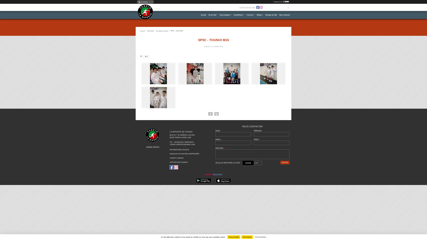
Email (218, 139)
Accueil (203, 15)
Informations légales (179, 150)
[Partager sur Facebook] (210, 114)
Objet (257, 139)
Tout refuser (247, 237)
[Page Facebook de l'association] (257, 7)
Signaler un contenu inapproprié (184, 154)
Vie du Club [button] (212, 15)
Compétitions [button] (238, 15)
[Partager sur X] (216, 114)
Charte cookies (176, 158)
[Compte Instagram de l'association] (261, 7)
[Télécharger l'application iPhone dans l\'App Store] (223, 180)
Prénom (258, 131)
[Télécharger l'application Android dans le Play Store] (203, 180)
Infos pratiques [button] (225, 15)
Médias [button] (259, 15)
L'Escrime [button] (249, 15)
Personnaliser (260, 237)
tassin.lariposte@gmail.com (182, 144)
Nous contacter (284, 15)
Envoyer (285, 162)
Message (220, 148)
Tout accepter (234, 237)
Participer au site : (278, 2)
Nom (218, 131)
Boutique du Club (271, 15)
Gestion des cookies (179, 162)
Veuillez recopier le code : (228, 163)
